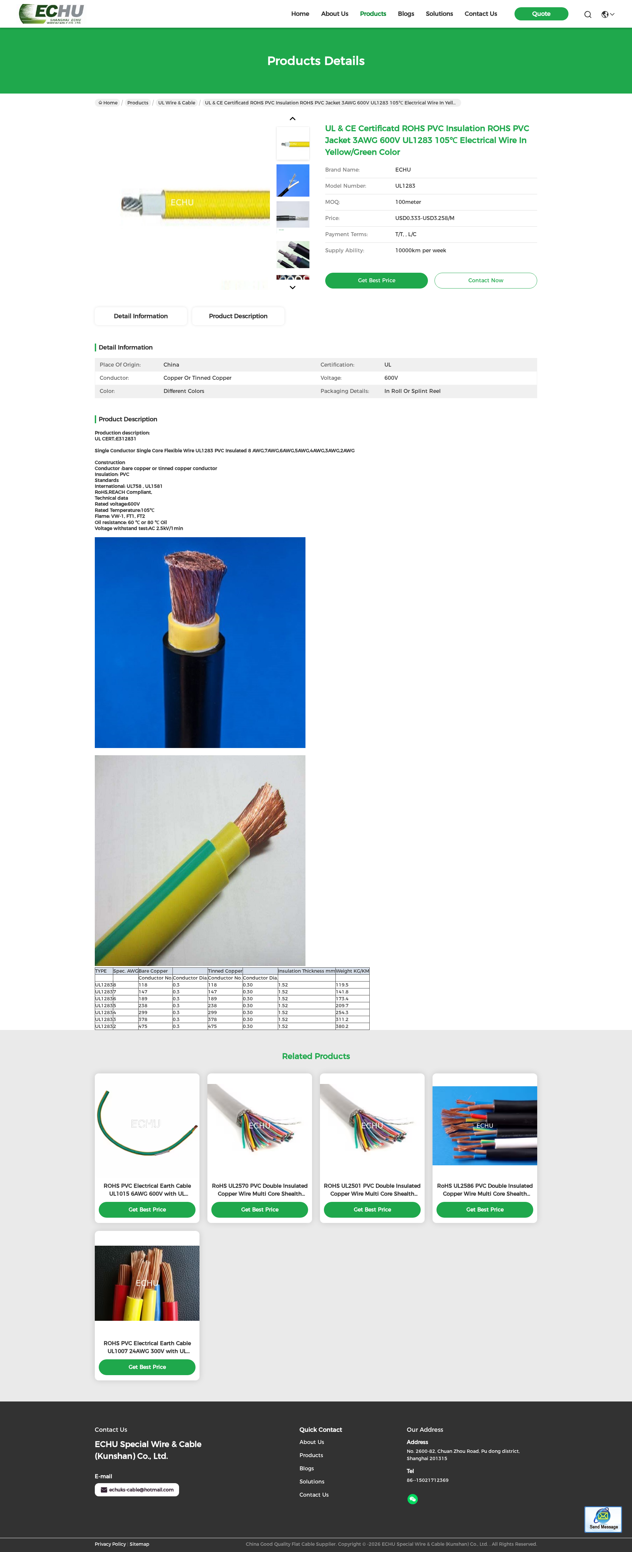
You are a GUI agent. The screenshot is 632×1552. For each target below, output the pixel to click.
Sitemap (139, 1544)
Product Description (238, 316)
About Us (312, 1442)
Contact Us (314, 1495)
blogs (406, 13)
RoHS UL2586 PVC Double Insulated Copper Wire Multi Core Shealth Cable (485, 1190)
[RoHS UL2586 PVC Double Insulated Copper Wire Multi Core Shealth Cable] (485, 1125)
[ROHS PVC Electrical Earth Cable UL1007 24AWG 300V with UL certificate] (147, 1283)
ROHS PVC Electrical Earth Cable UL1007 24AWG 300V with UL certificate (147, 1347)
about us (334, 13)
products (373, 13)
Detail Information (141, 316)
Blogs (307, 1468)
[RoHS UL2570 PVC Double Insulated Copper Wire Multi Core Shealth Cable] (259, 1126)
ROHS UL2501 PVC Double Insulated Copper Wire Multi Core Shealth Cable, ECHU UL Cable (372, 1190)
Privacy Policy (110, 1544)
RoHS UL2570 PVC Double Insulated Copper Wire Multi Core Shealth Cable (260, 1190)
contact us (481, 13)
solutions (439, 13)
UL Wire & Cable (176, 103)
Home (300, 13)
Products (137, 103)
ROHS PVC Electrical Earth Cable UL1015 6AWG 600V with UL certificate (147, 1190)
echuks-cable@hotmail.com (141, 1490)
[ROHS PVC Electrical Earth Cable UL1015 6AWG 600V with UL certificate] (147, 1125)
